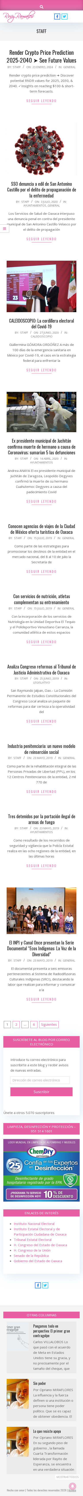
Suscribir (41, 1091)
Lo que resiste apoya (47, 1431)
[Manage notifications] (72, 1486)
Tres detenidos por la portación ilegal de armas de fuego (41, 819)
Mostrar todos (67, 1477)
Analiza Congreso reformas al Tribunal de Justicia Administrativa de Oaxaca (41, 669)
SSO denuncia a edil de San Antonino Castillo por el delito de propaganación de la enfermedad (41, 189)
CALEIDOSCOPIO (41, 336)
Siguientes (49, 1024)
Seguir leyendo (41, 100)
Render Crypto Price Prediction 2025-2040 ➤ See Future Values (41, 56)
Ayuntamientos (34, 205)
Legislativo (41, 682)
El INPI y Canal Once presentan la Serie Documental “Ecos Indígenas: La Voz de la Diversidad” (41, 948)
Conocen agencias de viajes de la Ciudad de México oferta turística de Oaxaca (41, 529)
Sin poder (39, 1383)
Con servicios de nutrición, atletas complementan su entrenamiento (41, 599)
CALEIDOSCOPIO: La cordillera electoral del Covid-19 (41, 323)
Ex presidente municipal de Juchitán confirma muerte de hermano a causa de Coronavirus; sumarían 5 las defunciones (41, 446)
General (69, 67)
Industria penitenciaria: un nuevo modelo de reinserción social (41, 749)
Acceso (72, 1490)
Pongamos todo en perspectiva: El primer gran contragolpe (51, 1330)
